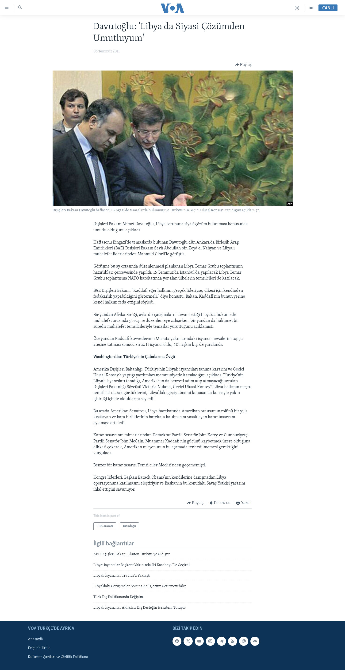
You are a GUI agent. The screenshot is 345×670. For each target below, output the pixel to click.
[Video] (311, 8)
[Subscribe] (254, 641)
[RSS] (232, 641)
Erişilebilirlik (39, 648)
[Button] (243, 65)
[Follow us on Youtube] (199, 641)
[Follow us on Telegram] (221, 641)
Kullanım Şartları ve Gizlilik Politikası (58, 657)
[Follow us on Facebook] (176, 641)
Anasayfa (35, 639)
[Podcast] (243, 641)
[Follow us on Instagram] (210, 641)
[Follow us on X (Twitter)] (188, 641)
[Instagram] (297, 8)
